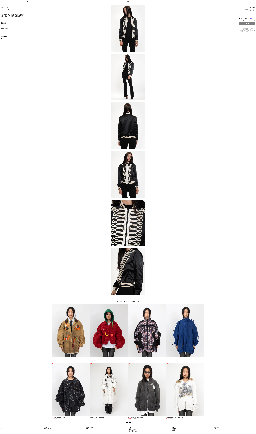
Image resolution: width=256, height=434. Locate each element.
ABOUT (130, 428)
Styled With (119, 301)
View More (128, 422)
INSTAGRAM (174, 428)
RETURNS (87, 429)
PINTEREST (174, 430)
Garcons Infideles (5, 7)
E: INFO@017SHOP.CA (47, 428)
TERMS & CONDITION (132, 429)
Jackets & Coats (127, 301)
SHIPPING (88, 428)
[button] (247, 10)
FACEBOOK (173, 429)
